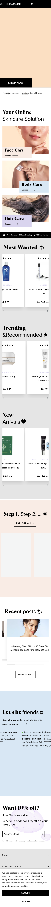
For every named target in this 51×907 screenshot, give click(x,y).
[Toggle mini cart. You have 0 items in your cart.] (31, 4)
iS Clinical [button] (6, 285)
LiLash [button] (43, 285)
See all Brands (36, 93)
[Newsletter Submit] (40, 834)
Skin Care (13, 639)
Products (25, 639)
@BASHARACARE (11, 724)
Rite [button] (6, 459)
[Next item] (48, 48)
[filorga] (7, 93)
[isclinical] (16, 94)
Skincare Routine (41, 639)
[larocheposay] (25, 94)
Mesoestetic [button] (7, 372)
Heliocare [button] (45, 372)
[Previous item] (2, 48)
